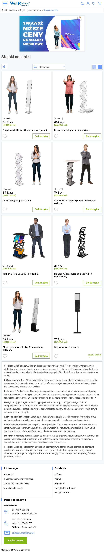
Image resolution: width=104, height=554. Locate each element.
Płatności (8, 474)
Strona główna (11, 10)
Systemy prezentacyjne (30, 10)
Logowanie (88, 3)
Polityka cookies (63, 492)
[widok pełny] (94, 67)
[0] (93, 3)
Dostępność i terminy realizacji (18, 479)
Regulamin (59, 483)
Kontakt (58, 479)
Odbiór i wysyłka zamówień (17, 483)
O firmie (58, 474)
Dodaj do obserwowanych (5, 136)
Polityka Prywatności (65, 488)
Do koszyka (41, 136)
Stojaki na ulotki (51, 10)
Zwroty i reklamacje (13, 488)
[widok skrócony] (100, 67)
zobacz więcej (94, 354)
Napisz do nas (15, 540)
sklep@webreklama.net (23, 533)
